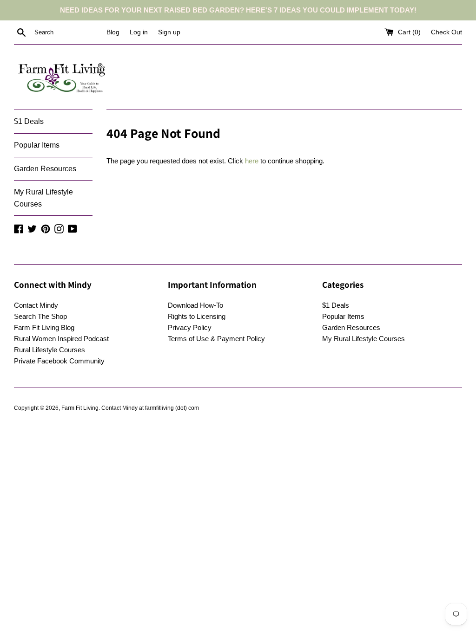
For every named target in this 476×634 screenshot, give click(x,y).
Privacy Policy (190, 327)
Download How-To (195, 305)
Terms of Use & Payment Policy (216, 339)
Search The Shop (40, 316)
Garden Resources (45, 169)
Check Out (446, 32)
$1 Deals (29, 121)
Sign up (169, 32)
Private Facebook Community (59, 361)
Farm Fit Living (80, 408)
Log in (139, 32)
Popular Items (37, 145)
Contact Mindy (36, 305)
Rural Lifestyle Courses (49, 350)
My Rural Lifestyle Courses (43, 198)
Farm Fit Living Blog (44, 327)
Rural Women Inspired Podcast (61, 339)
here (251, 161)
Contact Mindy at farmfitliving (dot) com (150, 408)
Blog (112, 32)
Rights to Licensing (196, 316)
